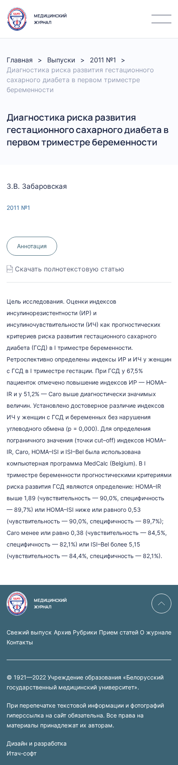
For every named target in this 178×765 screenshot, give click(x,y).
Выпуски (61, 60)
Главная (20, 60)
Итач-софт (21, 753)
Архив (62, 632)
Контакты (20, 642)
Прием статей (118, 632)
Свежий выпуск (29, 632)
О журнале (155, 632)
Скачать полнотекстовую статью (69, 269)
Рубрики (85, 632)
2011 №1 (103, 60)
